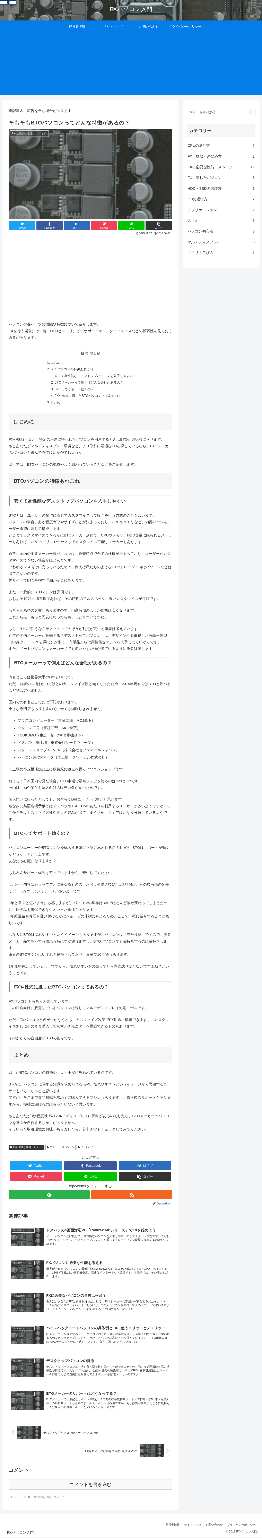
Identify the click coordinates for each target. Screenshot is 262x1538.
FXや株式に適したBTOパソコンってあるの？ (87, 395)
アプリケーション (221, 210)
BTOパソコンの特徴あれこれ (72, 369)
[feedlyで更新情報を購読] (49, 1194)
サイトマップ (192, 1524)
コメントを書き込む (91, 1484)
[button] (159, 225)
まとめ (55, 402)
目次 (84, 353)
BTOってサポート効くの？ (74, 389)
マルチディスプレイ (221, 242)
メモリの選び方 (221, 253)
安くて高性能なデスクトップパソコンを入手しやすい (93, 376)
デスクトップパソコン (62, 1147)
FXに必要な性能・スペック (28, 1147)
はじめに (57, 362)
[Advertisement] (131, 66)
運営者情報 (172, 1524)
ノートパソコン (89, 1147)
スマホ (221, 221)
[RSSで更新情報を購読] (131, 1194)
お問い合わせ (214, 1524)
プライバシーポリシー (241, 1524)
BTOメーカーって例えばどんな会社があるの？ (88, 382)
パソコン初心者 (221, 231)
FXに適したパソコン (221, 178)
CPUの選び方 (221, 145)
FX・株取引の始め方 (221, 156)
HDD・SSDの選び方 (221, 188)
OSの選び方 (221, 199)
